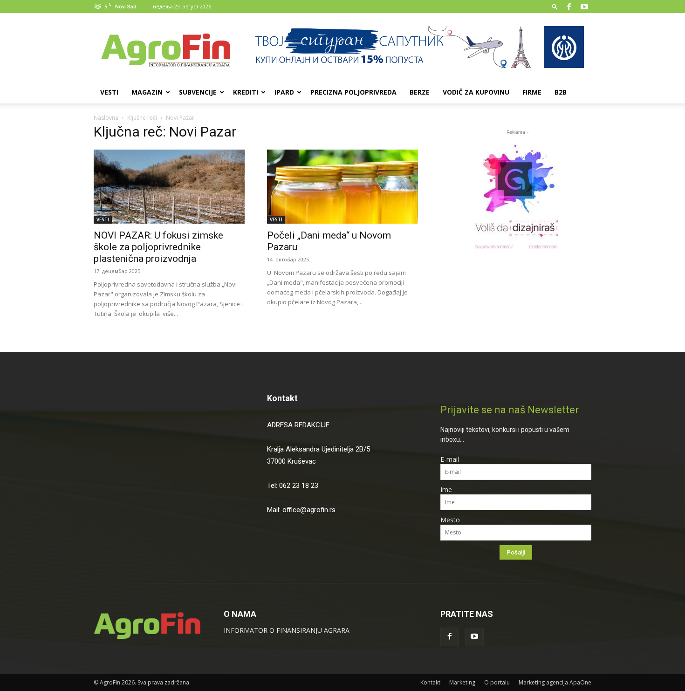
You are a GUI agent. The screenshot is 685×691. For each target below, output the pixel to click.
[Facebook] (569, 6)
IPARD (284, 92)
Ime (446, 489)
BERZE (420, 92)
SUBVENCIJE (198, 92)
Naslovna (106, 118)
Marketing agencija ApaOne (555, 682)
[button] (555, 6)
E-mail (449, 459)
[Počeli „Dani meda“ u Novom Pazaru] (342, 187)
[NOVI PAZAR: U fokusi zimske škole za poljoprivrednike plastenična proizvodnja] (169, 187)
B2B (561, 92)
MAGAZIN (147, 92)
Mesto (450, 519)
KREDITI (245, 92)
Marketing (462, 682)
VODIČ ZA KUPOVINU (476, 92)
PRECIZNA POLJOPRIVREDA (353, 92)
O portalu (497, 682)
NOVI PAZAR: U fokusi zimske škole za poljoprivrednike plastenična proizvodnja (158, 247)
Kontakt (282, 398)
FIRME (531, 92)
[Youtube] (584, 6)
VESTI (109, 92)
